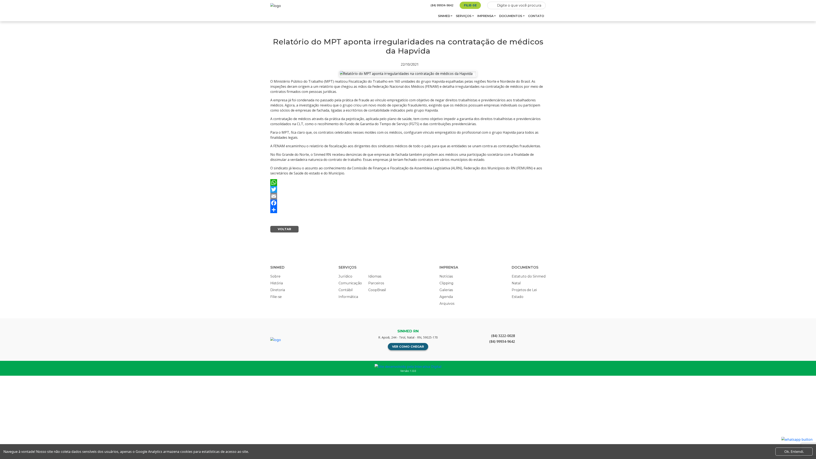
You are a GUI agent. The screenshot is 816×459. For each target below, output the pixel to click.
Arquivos (446, 304)
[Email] (408, 196)
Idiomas (374, 276)
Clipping (446, 283)
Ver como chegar (408, 346)
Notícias (446, 276)
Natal (516, 283)
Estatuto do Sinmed (529, 276)
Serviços (463, 16)
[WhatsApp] (408, 182)
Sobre (275, 276)
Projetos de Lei (524, 290)
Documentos (510, 16)
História (276, 283)
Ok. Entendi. (794, 451)
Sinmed (444, 16)
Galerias (446, 290)
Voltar (284, 229)
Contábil (346, 290)
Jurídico (345, 276)
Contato (536, 16)
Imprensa (485, 16)
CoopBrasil (377, 290)
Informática (348, 297)
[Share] (408, 209)
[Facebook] (408, 203)
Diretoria (277, 290)
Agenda (446, 297)
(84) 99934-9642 (442, 5)
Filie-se (470, 5)
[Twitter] (408, 189)
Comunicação (350, 283)
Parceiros (376, 283)
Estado (517, 297)
